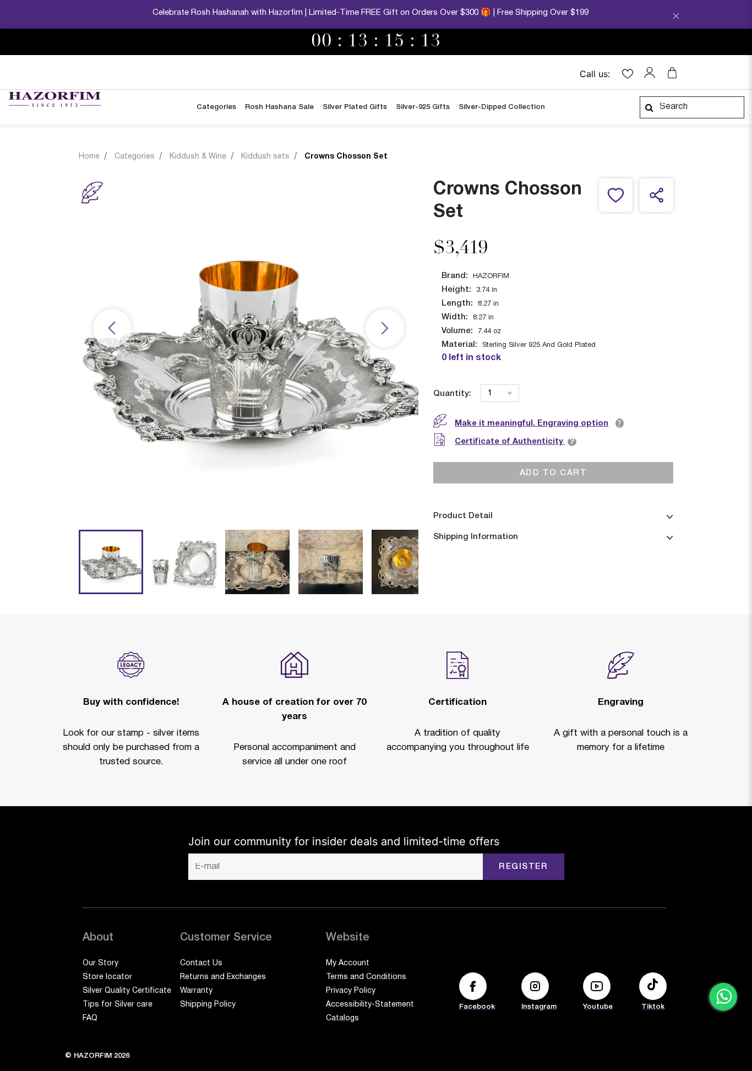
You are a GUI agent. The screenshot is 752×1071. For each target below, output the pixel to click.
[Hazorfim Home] (54, 99)
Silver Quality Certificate (127, 990)
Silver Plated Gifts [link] (355, 107)
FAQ (90, 1018)
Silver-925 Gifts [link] (423, 107)
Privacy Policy (350, 990)
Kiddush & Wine (198, 156)
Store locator (107, 977)
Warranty (196, 990)
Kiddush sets (265, 156)
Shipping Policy (208, 1004)
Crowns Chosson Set (346, 156)
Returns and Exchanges (223, 977)
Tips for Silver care (117, 1004)
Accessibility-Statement (370, 1004)
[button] (652, 72)
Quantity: (452, 394)
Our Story (100, 963)
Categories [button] (216, 107)
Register (523, 867)
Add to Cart (553, 472)
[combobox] (692, 107)
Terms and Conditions (366, 977)
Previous (112, 329)
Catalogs (342, 1018)
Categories (135, 156)
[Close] (676, 17)
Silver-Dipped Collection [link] (502, 107)
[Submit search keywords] (649, 107)
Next (385, 329)
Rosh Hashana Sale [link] (279, 107)
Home (89, 156)
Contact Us (201, 963)
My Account (347, 963)
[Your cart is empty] (672, 72)
